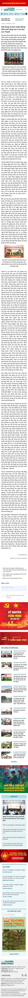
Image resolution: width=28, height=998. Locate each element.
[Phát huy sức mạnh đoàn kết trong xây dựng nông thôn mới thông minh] (6, 721)
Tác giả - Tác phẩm (7, 896)
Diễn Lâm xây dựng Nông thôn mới (12, 578)
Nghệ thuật (17, 13)
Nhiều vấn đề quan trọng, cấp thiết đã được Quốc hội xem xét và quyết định (13, 818)
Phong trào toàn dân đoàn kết (19, 19)
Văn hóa (11, 13)
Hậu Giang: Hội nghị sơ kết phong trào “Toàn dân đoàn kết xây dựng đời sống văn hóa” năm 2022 (15, 569)
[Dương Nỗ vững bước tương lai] (6, 711)
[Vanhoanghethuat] (1, 14)
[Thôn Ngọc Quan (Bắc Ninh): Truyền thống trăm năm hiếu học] (6, 755)
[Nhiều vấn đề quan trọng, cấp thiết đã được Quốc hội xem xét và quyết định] (14, 807)
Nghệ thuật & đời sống (8, 880)
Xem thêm (14, 761)
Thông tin (23, 13)
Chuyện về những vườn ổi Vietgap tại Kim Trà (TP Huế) (19, 745)
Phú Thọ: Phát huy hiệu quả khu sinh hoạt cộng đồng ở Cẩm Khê (19, 689)
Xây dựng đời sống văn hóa (5, 19)
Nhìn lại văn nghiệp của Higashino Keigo (14, 825)
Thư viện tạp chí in (14, 911)
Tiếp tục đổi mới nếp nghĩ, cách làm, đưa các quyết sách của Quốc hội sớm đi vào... (14, 831)
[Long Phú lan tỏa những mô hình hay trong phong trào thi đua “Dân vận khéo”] (6, 665)
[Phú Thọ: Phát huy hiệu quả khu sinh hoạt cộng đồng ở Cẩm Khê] (6, 689)
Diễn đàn (6, 13)
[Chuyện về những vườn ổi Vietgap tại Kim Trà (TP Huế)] (6, 744)
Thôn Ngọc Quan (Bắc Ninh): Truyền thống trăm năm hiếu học (19, 755)
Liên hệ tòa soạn (6, 975)
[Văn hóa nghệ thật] (7, 964)
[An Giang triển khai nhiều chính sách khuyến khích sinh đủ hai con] (6, 654)
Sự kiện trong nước (7, 872)
